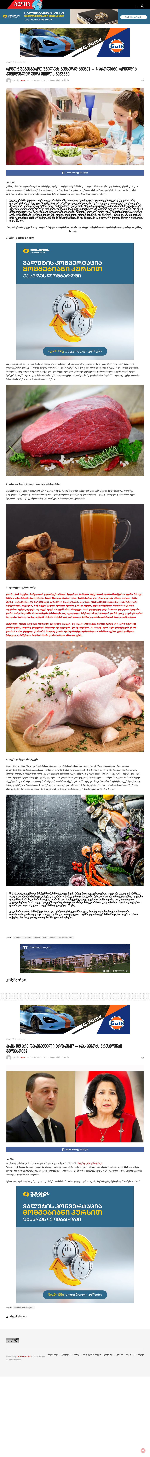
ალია (23, 80)
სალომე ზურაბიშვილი (24, 1307)
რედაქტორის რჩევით (92, 1355)
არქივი (141, 1355)
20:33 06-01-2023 (39, 1057)
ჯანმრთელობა (49, 937)
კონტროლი (109, 1355)
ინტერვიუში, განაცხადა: (90, 1163)
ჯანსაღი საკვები (66, 937)
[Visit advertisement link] (75, 45)
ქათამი (28, 937)
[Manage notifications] (143, 1450)
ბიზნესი (77, 1355)
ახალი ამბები (20, 62)
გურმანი (65, 80)
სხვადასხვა (130, 1355)
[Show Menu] (136, 6)
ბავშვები (17, 937)
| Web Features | (23, 1356)
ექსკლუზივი (66, 1355)
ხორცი (37, 937)
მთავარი (9, 62)
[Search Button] (142, 6)
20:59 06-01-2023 (39, 80)
